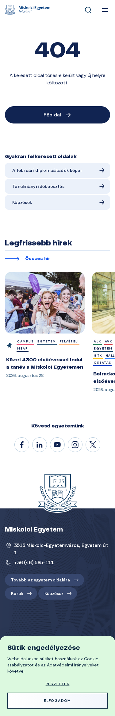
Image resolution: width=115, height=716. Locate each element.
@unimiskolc (93, 445)
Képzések (22, 202)
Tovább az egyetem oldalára (41, 580)
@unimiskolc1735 (57, 445)
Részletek (58, 684)
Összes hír (37, 259)
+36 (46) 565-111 (34, 562)
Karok (17, 593)
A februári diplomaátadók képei (47, 170)
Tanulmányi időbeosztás (38, 186)
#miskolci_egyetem (75, 445)
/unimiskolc (22, 445)
